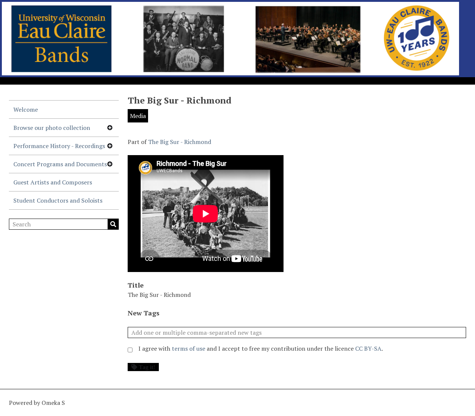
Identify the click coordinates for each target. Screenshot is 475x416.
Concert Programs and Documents (60, 164)
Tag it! (147, 367)
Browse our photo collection (51, 128)
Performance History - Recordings (59, 146)
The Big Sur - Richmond (179, 142)
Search (113, 224)
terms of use (188, 348)
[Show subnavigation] (110, 128)
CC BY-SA (368, 348)
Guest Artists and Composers (52, 182)
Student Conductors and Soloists (57, 200)
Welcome (25, 109)
